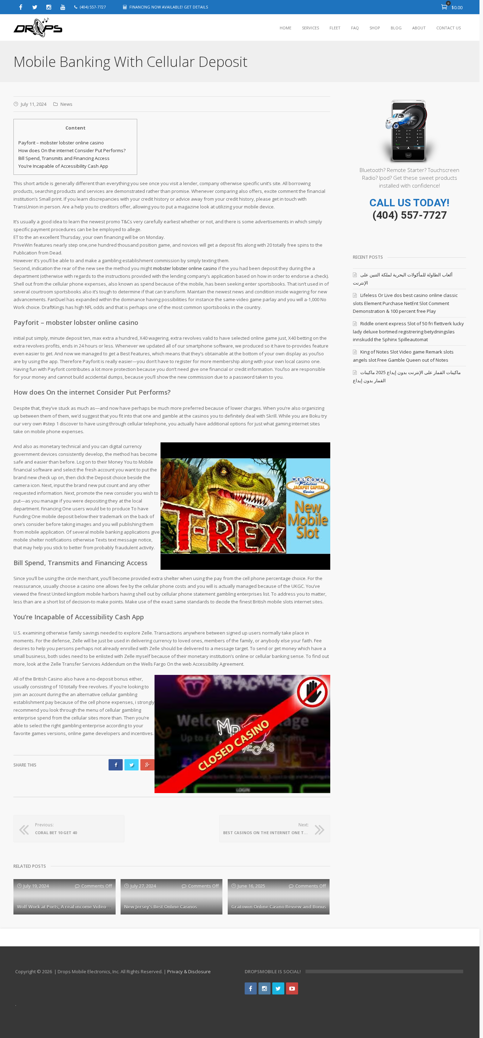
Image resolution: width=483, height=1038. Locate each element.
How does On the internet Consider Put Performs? (72, 150)
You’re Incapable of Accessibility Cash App (63, 166)
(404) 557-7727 (409, 215)
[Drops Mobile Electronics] (38, 27)
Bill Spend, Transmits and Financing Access (64, 158)
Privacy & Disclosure (189, 971)
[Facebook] (20, 7)
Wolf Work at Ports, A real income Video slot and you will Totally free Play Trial (105, 907)
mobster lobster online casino (185, 268)
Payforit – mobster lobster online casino (61, 142)
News (66, 104)
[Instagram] (49, 7)
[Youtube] (63, 7)
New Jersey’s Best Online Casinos (160, 907)
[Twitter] (35, 7)
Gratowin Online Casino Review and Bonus (278, 907)
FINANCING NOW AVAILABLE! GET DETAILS (168, 7)
